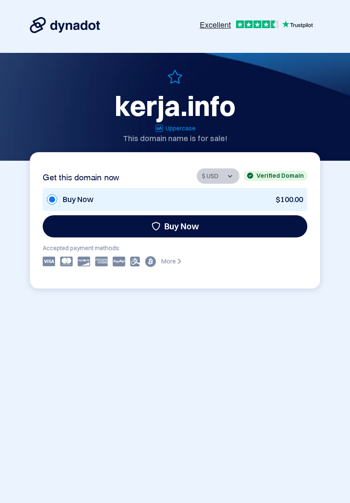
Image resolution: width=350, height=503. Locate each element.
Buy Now (181, 226)
